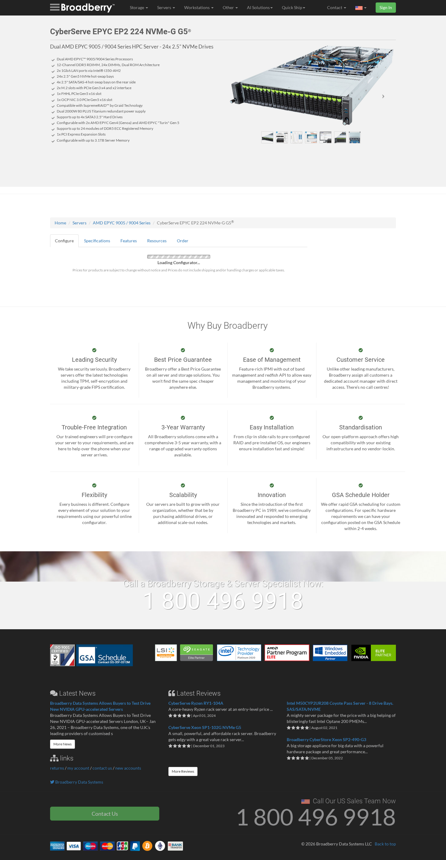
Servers (164, 7)
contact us (102, 768)
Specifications (97, 240)
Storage (137, 7)
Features (128, 240)
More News (62, 744)
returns (57, 768)
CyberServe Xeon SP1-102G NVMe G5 (204, 727)
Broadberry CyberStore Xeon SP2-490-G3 (326, 739)
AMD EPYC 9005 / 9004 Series (121, 222)
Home (60, 222)
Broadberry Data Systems (78, 781)
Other (229, 7)
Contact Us (105, 813)
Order (182, 240)
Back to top (385, 843)
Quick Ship (292, 7)
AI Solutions (258, 7)
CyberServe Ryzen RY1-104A (195, 703)
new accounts (128, 768)
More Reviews (183, 771)
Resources (157, 240)
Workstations (197, 7)
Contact (335, 7)
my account (78, 768)
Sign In (386, 7)
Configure (64, 240)
